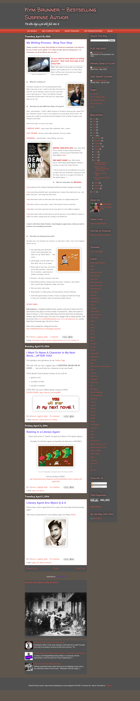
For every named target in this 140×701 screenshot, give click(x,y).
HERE (50, 50)
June (96, 154)
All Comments (97, 486)
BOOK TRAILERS (72, 31)
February (97, 185)
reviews (92, 408)
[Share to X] (67, 337)
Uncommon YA (95, 441)
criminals (93, 308)
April (96, 160)
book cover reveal (96, 282)
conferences (94, 302)
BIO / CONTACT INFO (51, 31)
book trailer (93, 292)
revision (92, 412)
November (97, 141)
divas (92, 324)
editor (92, 340)
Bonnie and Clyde (96, 272)
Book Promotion (95, 289)
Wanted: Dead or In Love (61, 340)
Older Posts (80, 568)
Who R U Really (95, 450)
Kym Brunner (106, 204)
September (98, 146)
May (96, 157)
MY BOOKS (32, 31)
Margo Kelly (94, 376)
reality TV (93, 402)
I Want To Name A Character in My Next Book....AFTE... (101, 168)
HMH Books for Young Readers (100, 366)
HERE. (73, 515)
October (97, 143)
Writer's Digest (95, 454)
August (96, 149)
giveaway (48, 420)
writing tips (93, 460)
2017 (94, 127)
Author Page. (60, 360)
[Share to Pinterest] (72, 337)
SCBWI (92, 418)
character (35, 420)
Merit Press (94, 382)
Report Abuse (95, 507)
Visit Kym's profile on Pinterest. (100, 235)
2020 (94, 122)
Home (56, 568)
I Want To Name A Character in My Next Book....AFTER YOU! (50, 354)
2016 (94, 130)
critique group (94, 311)
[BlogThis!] (65, 337)
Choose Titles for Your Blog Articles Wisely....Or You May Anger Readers (59, 653)
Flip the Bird (94, 353)
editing (92, 337)
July (96, 152)
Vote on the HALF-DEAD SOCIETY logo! (49, 642)
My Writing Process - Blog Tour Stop (49, 42)
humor (92, 369)
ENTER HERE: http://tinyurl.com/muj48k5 (43, 392)
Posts (95, 483)
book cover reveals (96, 285)
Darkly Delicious (95, 314)
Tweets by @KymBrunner (98, 223)
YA (77, 340)
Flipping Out (94, 357)
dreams (92, 327)
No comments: (55, 416)
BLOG (110, 31)
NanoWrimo (94, 389)
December (97, 138)
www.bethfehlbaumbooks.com (49, 319)
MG (91, 386)
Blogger (108, 685)
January (97, 188)
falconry (92, 350)
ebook (92, 334)
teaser (92, 434)
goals (92, 363)
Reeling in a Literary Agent (43, 431)
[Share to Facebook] (69, 337)
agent (34, 491)
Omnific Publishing (96, 392)
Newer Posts (31, 568)
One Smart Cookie (38, 340)
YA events (93, 470)
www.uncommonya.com (69, 319)
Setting (92, 421)
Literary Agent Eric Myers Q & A (46, 502)
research (48, 340)
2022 (94, 119)
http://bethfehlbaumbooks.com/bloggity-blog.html (43, 329)
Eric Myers (40, 491)
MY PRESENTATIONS (93, 31)
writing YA (93, 463)
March (96, 183)
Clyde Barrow (94, 298)
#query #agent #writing (97, 263)
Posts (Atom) (60, 577)
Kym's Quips (97, 518)
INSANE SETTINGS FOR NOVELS (41, 582)
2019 (94, 124)
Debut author (94, 318)
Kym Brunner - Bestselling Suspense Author (60, 13)
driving (92, 331)
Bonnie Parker (94, 276)
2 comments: (54, 337)
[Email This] (63, 337)
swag (92, 431)
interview (48, 563)
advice (92, 266)
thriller (92, 437)
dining (92, 321)
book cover (93, 279)
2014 (94, 135)
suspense (93, 428)
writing (73, 340)
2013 (94, 192)
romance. (93, 415)
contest (41, 420)
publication (93, 399)
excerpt (92, 347)
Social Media (94, 424)
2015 (94, 133)
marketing (93, 379)
